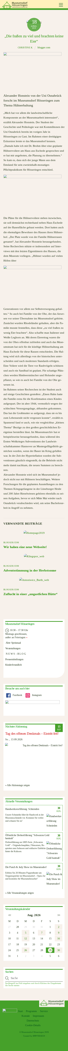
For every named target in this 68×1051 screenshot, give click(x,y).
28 (17, 926)
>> (58, 915)
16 (58, 938)
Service (44, 1011)
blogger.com (44, 47)
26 (25, 950)
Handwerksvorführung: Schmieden (22, 809)
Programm (31, 1011)
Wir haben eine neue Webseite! (25, 547)
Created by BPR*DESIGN (34, 1036)
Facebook (17, 695)
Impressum (38, 1016)
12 (25, 938)
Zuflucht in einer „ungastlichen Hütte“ (30, 594)
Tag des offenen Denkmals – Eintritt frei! (32, 733)
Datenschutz (33, 1020)
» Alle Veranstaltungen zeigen (19, 892)
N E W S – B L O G (15, 653)
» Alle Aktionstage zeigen (17, 785)
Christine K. (25, 47)
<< (9, 915)
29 (50, 950)
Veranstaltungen (12, 648)
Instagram (36, 695)
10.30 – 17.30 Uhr (18, 630)
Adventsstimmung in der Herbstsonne (29, 570)
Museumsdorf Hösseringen (32, 1032)
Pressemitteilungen (14, 659)
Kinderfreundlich (13, 664)
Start (20, 1011)
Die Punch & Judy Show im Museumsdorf (25, 867)
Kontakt (26, 1016)
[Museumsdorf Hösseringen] (15, 7)
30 (58, 950)
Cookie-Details (32, 1025)
